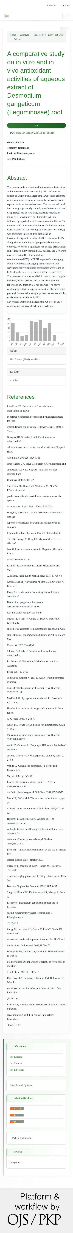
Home (13, 34)
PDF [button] (36, 125)
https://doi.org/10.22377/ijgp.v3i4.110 (35, 132)
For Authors (16, 1063)
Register (51, 5)
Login (66, 5)
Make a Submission (22, 1138)
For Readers (16, 1056)
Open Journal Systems (21, 1085)
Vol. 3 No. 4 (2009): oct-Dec (48, 34)
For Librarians (17, 1069)
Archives (24, 34)
